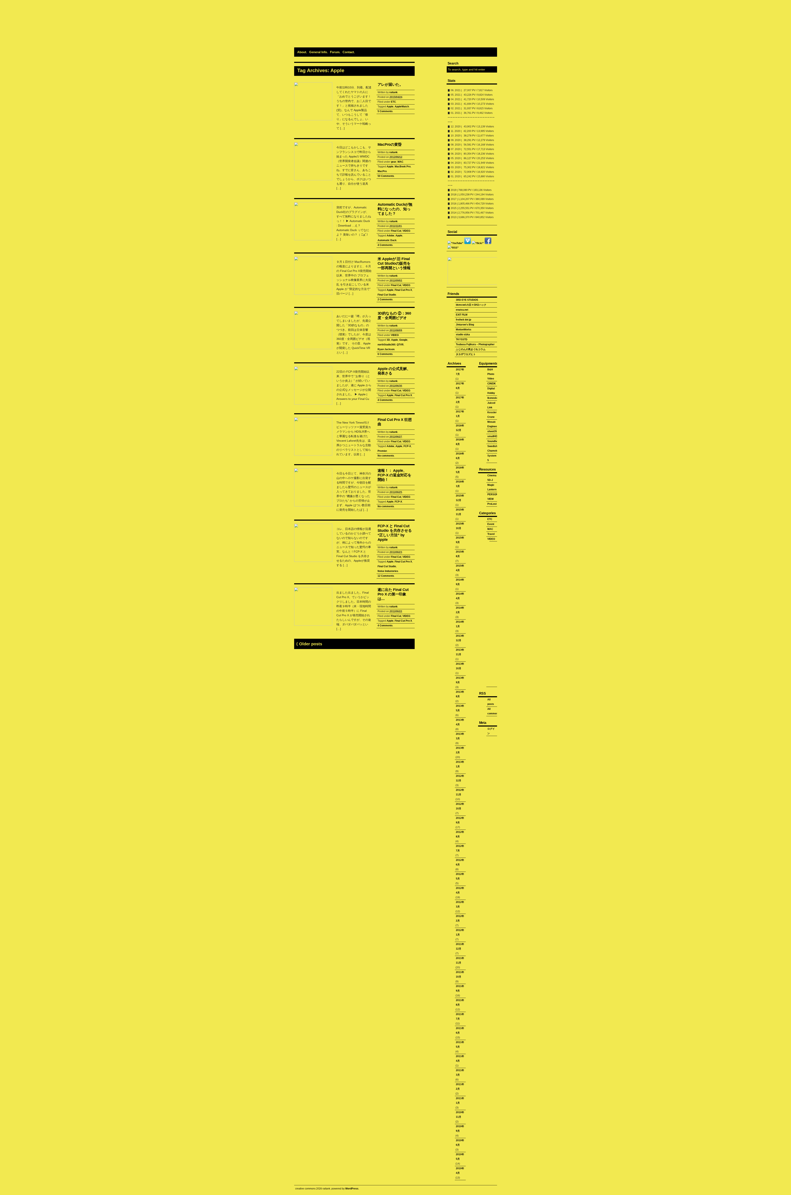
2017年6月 (460, 386)
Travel (491, 534)
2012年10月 (460, 806)
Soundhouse (494, 441)
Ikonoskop (493, 398)
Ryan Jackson (386, 349)
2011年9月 (460, 988)
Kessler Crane (492, 414)
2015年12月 (460, 498)
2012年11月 (460, 792)
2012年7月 (460, 848)
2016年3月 (460, 484)
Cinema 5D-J (491, 477)
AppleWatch (402, 106)
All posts (490, 701)
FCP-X (407, 446)
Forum (334, 52)
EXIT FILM (461, 314)
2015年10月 (460, 526)
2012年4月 (460, 890)
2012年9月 (460, 820)
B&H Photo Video (490, 374)
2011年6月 (460, 1030)
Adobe (390, 235)
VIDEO (406, 230)
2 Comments (385, 299)
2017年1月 (460, 414)
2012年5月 (460, 876)
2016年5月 (460, 470)
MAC (400, 161)
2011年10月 (460, 974)
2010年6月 (460, 1142)
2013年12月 (460, 638)
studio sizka (463, 334)
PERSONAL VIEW (494, 496)
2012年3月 (460, 904)
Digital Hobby (491, 390)
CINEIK (491, 383)
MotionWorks (463, 329)
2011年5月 (460, 1044)
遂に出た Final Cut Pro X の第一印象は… (393, 594)
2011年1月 (460, 1100)
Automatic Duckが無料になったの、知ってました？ (395, 209)
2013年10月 (460, 666)
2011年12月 (460, 946)
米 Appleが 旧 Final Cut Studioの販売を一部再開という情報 (394, 263)
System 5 (491, 458)
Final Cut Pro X (403, 290)
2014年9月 (460, 582)
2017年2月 (460, 400)
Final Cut (396, 230)
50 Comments (386, 176)
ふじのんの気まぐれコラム (471, 349)
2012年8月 (460, 834)
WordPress (351, 1188)
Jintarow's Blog (465, 324)
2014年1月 (460, 624)
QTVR (400, 344)
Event (490, 524)
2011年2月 (460, 1086)
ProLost (492, 503)
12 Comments (386, 575)
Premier (382, 451)
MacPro (382, 171)
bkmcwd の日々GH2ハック (471, 304)
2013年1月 (460, 764)
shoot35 (492, 431)
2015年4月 (460, 568)
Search (453, 63)
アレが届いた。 (390, 84)
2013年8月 (460, 694)
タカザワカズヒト (466, 354)
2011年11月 (460, 960)
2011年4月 (460, 1058)
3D (388, 339)
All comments (493, 711)
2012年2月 (460, 918)
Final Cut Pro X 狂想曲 (395, 422)
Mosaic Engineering (494, 424)
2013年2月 (460, 750)
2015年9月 (460, 540)
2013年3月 (460, 736)
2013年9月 (460, 680)
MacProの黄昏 (390, 144)
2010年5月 (460, 1156)
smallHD (492, 436)
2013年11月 (460, 652)
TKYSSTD (461, 339)
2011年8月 (460, 1002)
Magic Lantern (491, 487)
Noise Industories (388, 571)
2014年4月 (460, 596)
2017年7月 (460, 372)
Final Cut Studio (387, 294)
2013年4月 (460, 722)
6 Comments (385, 354)
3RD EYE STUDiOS (467, 299)
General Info (318, 52)
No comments (386, 455)
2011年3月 (460, 1072)
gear (393, 161)
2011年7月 (460, 1016)
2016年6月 (460, 456)
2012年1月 (460, 932)
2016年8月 (460, 442)
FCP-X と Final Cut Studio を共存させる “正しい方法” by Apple (395, 533)
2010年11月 (460, 1114)
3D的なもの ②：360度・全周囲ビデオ (394, 315)
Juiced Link (491, 405)
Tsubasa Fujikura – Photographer (475, 344)
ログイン (491, 731)
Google (403, 339)
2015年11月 (460, 512)
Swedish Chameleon (494, 448)
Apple (390, 106)
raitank (393, 92)
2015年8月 (460, 554)
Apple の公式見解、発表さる (394, 371)
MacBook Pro (403, 166)
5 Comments (385, 111)
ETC (393, 101)
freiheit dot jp (463, 319)
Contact (348, 52)
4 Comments (385, 245)
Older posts (309, 644)
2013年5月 (460, 708)
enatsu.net (462, 309)
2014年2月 (460, 610)
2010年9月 (460, 1128)
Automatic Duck (387, 240)
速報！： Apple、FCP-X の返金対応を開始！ (394, 475)
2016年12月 (460, 428)
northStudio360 (387, 344)
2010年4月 (460, 1170)
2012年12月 (460, 778)
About (301, 52)
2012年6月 (460, 862)
